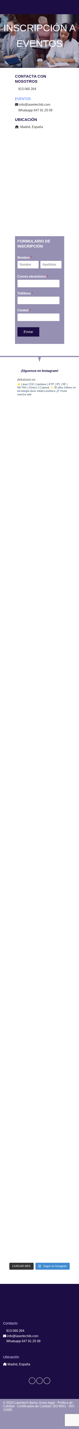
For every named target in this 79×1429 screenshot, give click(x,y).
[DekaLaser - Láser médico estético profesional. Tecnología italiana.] (39, 7)
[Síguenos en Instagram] (32, 1380)
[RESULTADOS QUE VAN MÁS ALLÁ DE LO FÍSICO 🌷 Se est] (39, 464)
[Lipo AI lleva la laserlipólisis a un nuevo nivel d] (39, 507)
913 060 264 (14, 1330)
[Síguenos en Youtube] (47, 1380)
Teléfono (25, 293)
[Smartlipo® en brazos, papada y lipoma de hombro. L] (39, 722)
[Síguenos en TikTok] (39, 1380)
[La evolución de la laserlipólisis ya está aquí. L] (39, 1109)
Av (47, 1402)
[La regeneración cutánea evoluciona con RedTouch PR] (39, 894)
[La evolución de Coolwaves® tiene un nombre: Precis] (39, 593)
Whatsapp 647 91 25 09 (34, 110)
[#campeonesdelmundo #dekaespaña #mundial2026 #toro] (39, 1238)
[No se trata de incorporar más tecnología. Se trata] (39, 980)
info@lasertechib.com (34, 104)
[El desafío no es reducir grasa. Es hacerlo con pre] (39, 851)
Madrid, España (31, 127)
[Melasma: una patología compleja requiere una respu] (39, 550)
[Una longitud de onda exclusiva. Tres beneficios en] (39, 1152)
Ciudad (24, 310)
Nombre (24, 257)
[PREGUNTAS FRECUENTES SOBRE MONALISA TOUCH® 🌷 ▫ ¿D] (39, 1023)
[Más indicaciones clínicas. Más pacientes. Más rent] (39, 636)
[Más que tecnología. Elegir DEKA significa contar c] (39, 679)
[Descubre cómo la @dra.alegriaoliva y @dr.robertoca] (39, 1195)
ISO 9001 (59, 1406)
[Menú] (5, 7)
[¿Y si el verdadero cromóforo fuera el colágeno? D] (39, 808)
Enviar (28, 332)
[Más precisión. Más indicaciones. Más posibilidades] (39, 1066)
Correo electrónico (32, 276)
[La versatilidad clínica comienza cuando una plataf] (39, 765)
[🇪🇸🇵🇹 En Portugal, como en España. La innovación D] (39, 421)
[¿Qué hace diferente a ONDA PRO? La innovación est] (39, 937)
